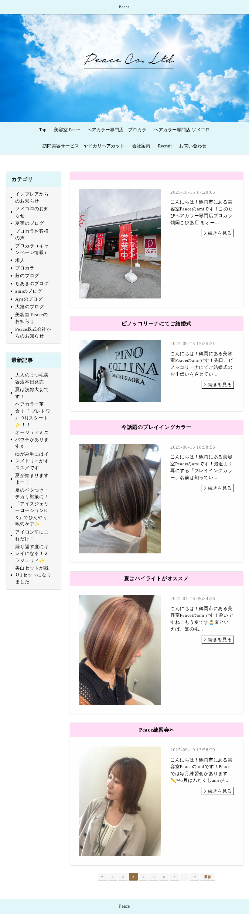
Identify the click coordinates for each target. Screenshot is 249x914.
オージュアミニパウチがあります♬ (32, 439)
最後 (207, 877)
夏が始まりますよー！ (32, 479)
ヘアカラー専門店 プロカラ (116, 129)
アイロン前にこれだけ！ (32, 536)
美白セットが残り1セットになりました (33, 575)
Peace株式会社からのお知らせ (33, 333)
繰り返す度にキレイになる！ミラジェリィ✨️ (32, 553)
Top (42, 129)
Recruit (165, 145)
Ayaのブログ (29, 299)
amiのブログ (28, 291)
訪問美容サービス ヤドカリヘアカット (83, 145)
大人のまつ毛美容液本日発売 (32, 378)
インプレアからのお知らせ (32, 197)
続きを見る (220, 233)
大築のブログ (29, 306)
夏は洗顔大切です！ (32, 393)
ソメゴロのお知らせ (32, 212)
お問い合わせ (192, 145)
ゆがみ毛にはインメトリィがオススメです (32, 461)
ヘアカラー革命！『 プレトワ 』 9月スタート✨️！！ (32, 414)
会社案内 (141, 145)
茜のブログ (27, 275)
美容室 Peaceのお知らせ (31, 318)
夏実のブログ (29, 223)
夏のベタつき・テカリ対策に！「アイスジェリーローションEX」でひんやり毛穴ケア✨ (32, 507)
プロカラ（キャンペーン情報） (32, 249)
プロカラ (24, 268)
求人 (20, 260)
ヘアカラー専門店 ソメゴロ (182, 129)
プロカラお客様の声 (32, 235)
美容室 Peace (67, 129)
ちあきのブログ (32, 283)
